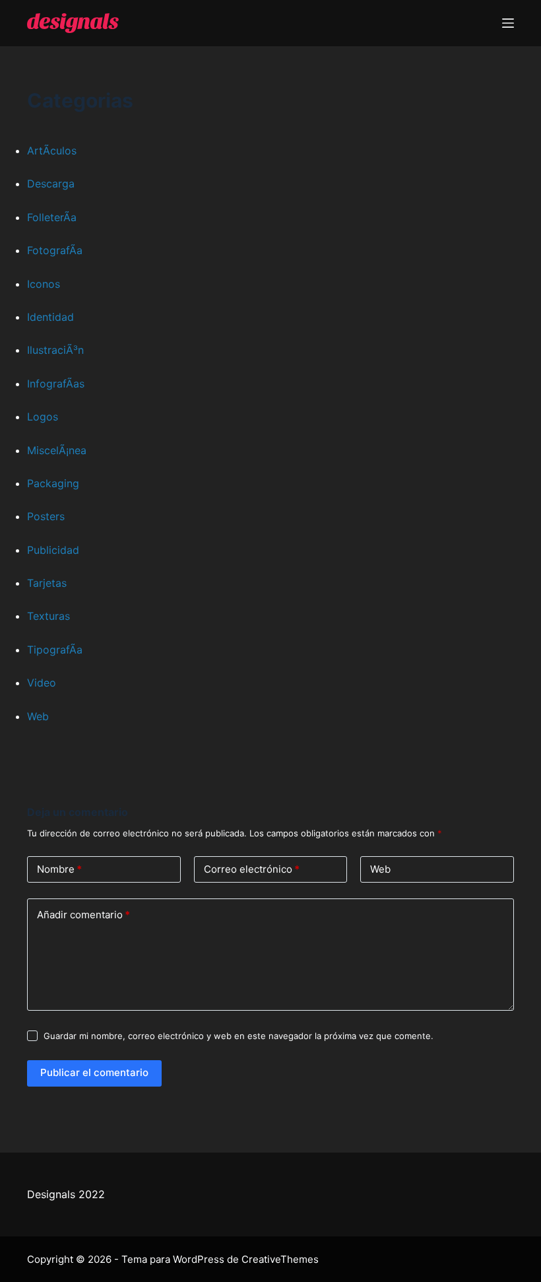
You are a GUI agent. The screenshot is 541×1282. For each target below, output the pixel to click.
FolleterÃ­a (52, 217)
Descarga (51, 183)
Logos (42, 416)
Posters (46, 516)
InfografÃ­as (55, 383)
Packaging (53, 483)
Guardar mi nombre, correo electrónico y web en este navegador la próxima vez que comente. (238, 1035)
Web (38, 716)
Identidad (50, 316)
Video (41, 682)
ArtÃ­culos (52, 150)
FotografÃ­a (54, 250)
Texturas (48, 616)
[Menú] (508, 23)
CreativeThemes (280, 1259)
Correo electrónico (252, 869)
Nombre (59, 869)
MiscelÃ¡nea (56, 450)
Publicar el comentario (94, 1072)
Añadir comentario (83, 914)
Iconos (43, 283)
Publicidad (53, 550)
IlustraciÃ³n (55, 349)
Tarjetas (47, 583)
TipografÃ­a (54, 649)
